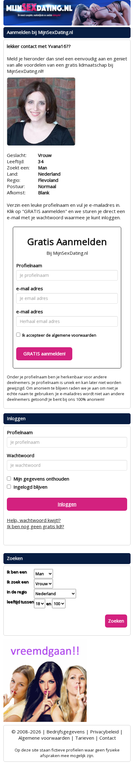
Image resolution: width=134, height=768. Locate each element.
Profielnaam (29, 265)
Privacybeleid (104, 731)
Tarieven (84, 738)
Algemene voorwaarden (44, 738)
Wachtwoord (20, 455)
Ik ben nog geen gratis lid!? (35, 526)
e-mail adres (29, 288)
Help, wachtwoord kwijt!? (34, 520)
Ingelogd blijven (29, 487)
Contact (107, 738)
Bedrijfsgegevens (65, 731)
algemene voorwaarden (74, 335)
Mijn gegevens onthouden (40, 479)
